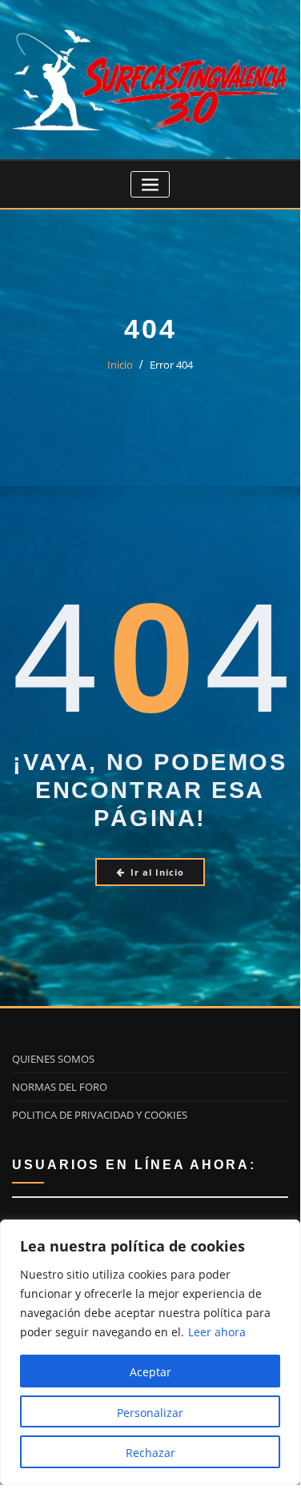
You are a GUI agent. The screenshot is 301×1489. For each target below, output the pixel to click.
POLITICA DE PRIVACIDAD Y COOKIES (99, 1115)
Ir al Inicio (157, 872)
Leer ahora (217, 1331)
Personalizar (150, 1412)
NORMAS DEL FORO (59, 1087)
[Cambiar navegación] (150, 184)
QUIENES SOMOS (53, 1059)
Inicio (120, 364)
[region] (150, 1352)
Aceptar (150, 1371)
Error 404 (171, 364)
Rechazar (150, 1452)
